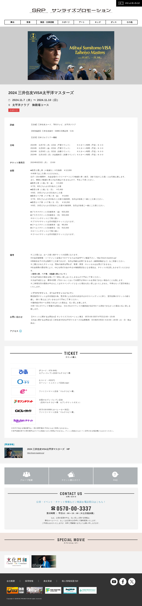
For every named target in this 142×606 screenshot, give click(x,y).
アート (82, 22)
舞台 (12, 22)
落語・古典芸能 (47, 22)
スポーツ (66, 22)
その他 (129, 22)
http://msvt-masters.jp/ (35, 453)
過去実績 (47, 581)
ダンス (114, 22)
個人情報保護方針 (70, 581)
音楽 (28, 22)
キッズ (98, 22)
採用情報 (29, 581)
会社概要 (11, 581)
